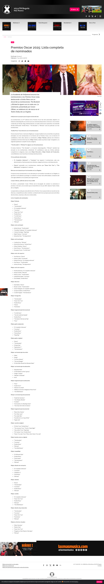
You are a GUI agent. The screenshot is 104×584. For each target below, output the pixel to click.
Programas (95, 34)
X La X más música (92, 16)
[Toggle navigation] (100, 16)
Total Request (42, 23)
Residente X (67, 23)
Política (76, 581)
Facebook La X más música (86, 16)
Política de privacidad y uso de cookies (10, 564)
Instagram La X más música (89, 16)
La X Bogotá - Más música (7, 9)
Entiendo (99, 581)
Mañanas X (16, 23)
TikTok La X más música (95, 16)
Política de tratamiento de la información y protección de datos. (15, 567)
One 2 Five (92, 23)
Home (5, 36)
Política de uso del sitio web (8, 565)
